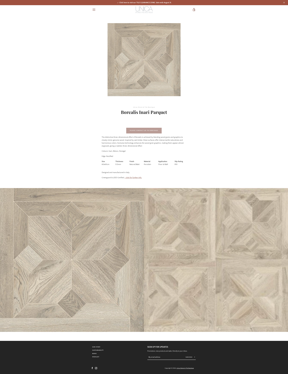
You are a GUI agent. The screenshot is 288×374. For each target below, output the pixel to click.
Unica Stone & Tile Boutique (185, 368)
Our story (96, 347)
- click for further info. (133, 178)
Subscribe (189, 357)
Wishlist (95, 357)
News (94, 353)
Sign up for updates (157, 347)
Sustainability (98, 350)
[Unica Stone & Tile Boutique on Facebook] (92, 368)
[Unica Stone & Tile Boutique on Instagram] (96, 368)
